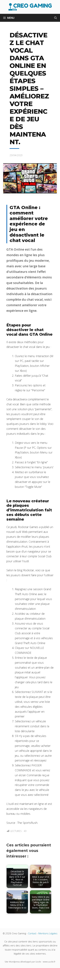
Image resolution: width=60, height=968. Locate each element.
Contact (32, 933)
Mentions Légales (47, 933)
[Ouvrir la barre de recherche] (55, 18)
